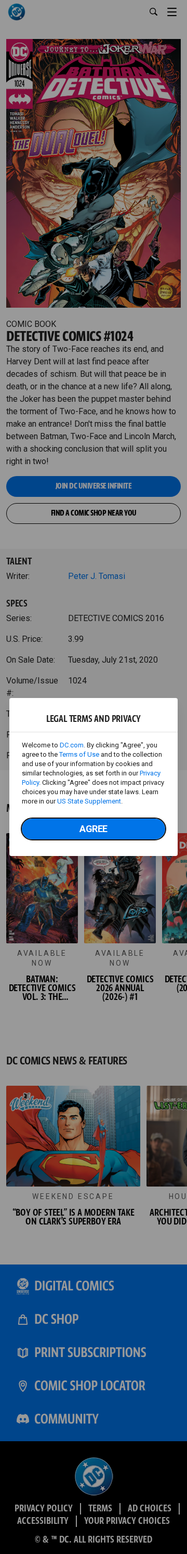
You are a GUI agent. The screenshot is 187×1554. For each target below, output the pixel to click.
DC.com (72, 745)
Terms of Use (79, 754)
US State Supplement (89, 801)
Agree (93, 828)
